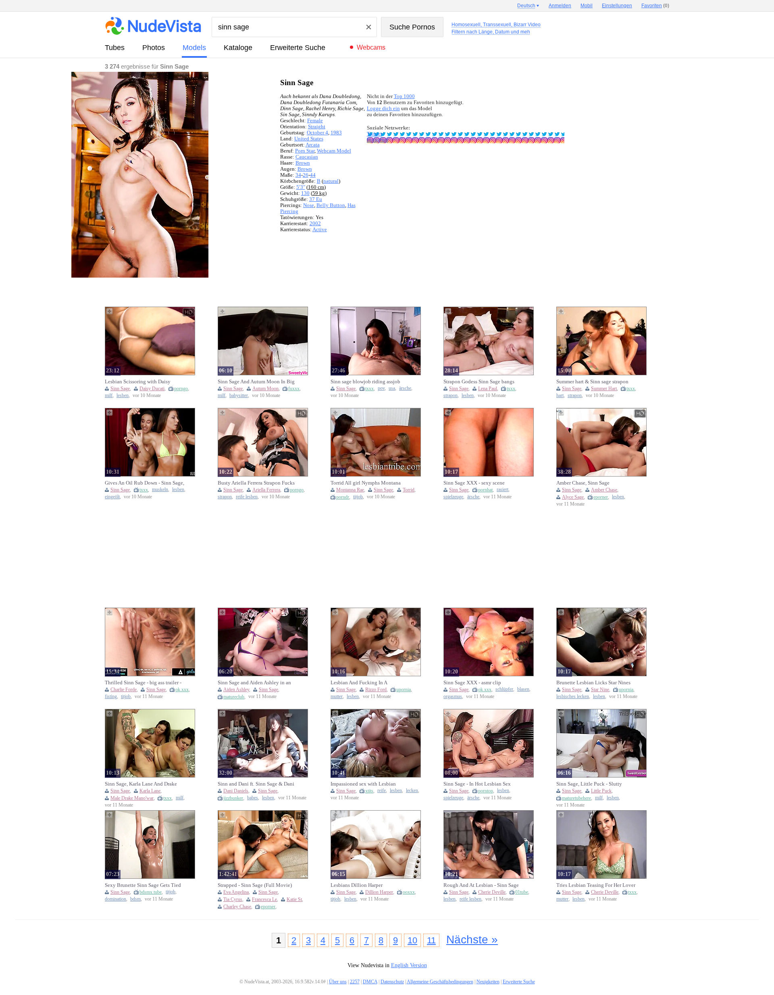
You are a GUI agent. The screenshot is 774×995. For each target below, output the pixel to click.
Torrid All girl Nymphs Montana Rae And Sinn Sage (366, 483)
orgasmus (452, 696)
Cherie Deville (492, 892)
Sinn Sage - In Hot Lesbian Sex (477, 784)
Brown (302, 163)
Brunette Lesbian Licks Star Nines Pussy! (593, 682)
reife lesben (247, 497)
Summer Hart (604, 388)
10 (412, 940)
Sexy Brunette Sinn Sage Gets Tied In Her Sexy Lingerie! (143, 885)
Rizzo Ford (376, 689)
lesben (123, 395)
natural (331, 181)
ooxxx (409, 892)
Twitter (374, 134)
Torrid (408, 490)
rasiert (502, 489)
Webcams (371, 47)
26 (305, 175)
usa (392, 388)
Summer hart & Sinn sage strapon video (592, 381)
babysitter (238, 395)
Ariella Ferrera (266, 490)
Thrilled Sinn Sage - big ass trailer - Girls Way (143, 682)
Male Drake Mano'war (132, 798)
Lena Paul (487, 388)
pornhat (485, 490)
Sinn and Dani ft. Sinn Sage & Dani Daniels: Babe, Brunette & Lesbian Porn (256, 784)
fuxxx (294, 388)
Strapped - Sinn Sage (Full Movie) (255, 885)
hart (560, 395)
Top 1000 (404, 96)
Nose (308, 205)
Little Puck (601, 791)
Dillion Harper (379, 892)
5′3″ (300, 187)
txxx (369, 388)
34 (298, 175)
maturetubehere (576, 798)
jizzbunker (233, 798)
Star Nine (600, 689)
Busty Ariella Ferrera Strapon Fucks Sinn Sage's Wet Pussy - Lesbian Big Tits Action (257, 483)
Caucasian (306, 157)
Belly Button (330, 205)
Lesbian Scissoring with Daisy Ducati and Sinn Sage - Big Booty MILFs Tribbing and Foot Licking (142, 381)
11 (431, 940)
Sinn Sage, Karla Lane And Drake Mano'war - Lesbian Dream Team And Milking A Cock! (141, 784)
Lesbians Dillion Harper (357, 885)
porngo (181, 388)
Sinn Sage (120, 388)
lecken (412, 790)
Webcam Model (334, 151)
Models (194, 48)
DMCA (370, 982)
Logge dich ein (383, 108)
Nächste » (472, 939)
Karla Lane (149, 791)
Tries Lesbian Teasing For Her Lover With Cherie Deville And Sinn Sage (595, 885)
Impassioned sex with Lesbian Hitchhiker (363, 784)
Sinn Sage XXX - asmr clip (472, 682)
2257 (355, 982)
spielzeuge (453, 497)
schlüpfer (504, 689)
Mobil (586, 5)
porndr (342, 497)
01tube (521, 892)
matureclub (233, 697)
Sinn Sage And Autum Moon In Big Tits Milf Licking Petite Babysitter (256, 381)
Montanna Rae (350, 490)
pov (381, 388)
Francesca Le (264, 899)
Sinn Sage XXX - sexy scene (474, 483)
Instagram (377, 140)
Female (315, 120)
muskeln (160, 489)
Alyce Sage (573, 497)
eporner (600, 497)
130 (305, 193)
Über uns (338, 982)
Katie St (294, 899)
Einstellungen (617, 5)
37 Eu (315, 199)
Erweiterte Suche (297, 48)
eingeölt (112, 497)
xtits (369, 791)
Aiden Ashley (236, 689)
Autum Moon (265, 388)
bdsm (135, 899)
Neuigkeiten (487, 982)
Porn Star (304, 151)
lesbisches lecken (572, 696)
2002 (315, 223)
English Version (409, 965)
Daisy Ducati (151, 388)
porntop (485, 791)
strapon (450, 395)
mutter (337, 696)
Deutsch (526, 5)
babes (252, 798)
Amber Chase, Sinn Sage (583, 483)
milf (108, 395)
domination (115, 899)
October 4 (317, 133)
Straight (316, 127)
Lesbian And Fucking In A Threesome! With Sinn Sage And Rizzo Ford (366, 682)
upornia (403, 689)
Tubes (115, 48)
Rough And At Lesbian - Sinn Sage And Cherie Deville (481, 885)
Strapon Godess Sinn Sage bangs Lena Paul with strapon (478, 381)
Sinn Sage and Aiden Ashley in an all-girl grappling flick (254, 682)
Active (319, 229)
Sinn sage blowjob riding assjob (365, 381)
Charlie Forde (123, 689)
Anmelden (560, 5)
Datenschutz (392, 982)
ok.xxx (182, 689)
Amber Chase (604, 490)
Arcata (313, 145)
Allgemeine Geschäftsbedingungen (440, 982)
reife (381, 790)
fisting (111, 696)
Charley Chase (237, 906)
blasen (523, 689)
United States (308, 139)
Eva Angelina (236, 892)
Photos (153, 48)
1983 (336, 133)
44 (313, 175)
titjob (358, 497)
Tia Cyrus (232, 899)
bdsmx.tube (150, 892)
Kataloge (238, 48)
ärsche (405, 388)
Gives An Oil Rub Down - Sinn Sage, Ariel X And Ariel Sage (144, 483)
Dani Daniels (235, 791)
